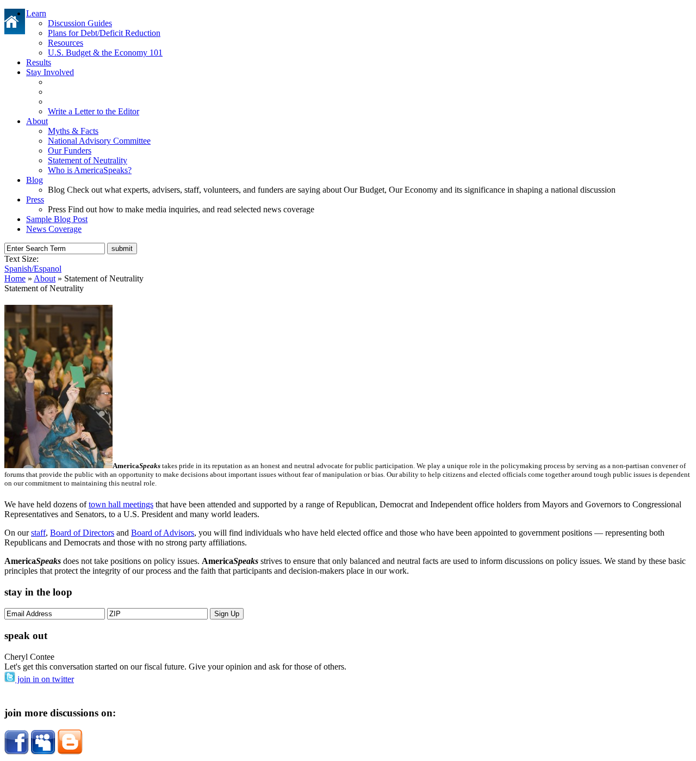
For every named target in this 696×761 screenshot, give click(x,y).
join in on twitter (44, 679)
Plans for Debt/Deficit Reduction (104, 33)
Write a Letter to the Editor (93, 111)
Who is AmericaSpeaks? (90, 170)
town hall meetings (121, 504)
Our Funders (69, 150)
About (37, 121)
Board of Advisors (162, 532)
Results (38, 62)
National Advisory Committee (99, 140)
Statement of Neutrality (87, 160)
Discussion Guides (80, 23)
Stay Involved (50, 72)
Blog (34, 180)
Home (15, 278)
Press (35, 199)
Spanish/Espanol (32, 268)
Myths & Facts (73, 131)
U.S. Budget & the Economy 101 (105, 52)
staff (38, 532)
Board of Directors (82, 532)
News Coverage (54, 229)
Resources (65, 42)
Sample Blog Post (57, 219)
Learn (36, 13)
